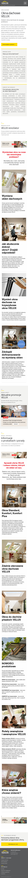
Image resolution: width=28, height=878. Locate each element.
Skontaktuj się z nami (14, 844)
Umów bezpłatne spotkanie (9, 44)
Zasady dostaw (4, 863)
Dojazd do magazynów (5, 870)
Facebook (3, 873)
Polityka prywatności (5, 872)
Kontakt (2, 868)
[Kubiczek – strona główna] (5, 852)
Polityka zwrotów (4, 860)
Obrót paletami (4, 861)
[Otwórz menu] (25, 3)
